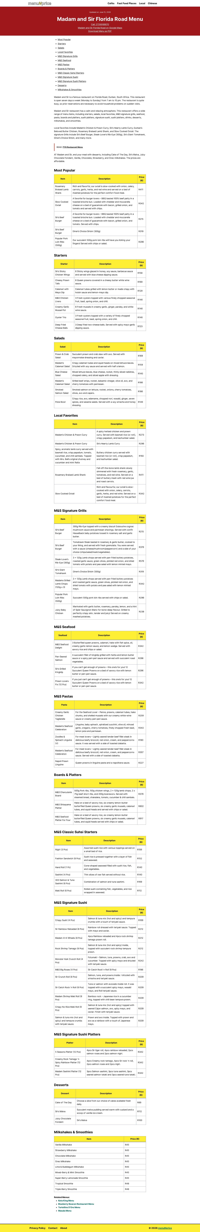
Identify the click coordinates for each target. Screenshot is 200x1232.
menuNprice (165, 1228)
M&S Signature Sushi (68, 77)
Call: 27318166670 (100, 24)
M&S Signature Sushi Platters (72, 81)
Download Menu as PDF (100, 31)
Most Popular (64, 39)
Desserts (62, 85)
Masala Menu (64, 1210)
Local (142, 3)
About (63, 1228)
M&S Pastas (63, 64)
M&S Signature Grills (68, 56)
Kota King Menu (66, 1200)
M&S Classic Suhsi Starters (71, 73)
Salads (61, 48)
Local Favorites (65, 52)
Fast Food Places (126, 3)
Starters (62, 43)
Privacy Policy (37, 1228)
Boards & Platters (66, 69)
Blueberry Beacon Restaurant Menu (76, 1204)
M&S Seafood (64, 60)
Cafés (111, 3)
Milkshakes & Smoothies (69, 89)
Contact (52, 1228)
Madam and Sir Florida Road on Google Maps (100, 28)
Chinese (152, 3)
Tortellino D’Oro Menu (69, 1207)
